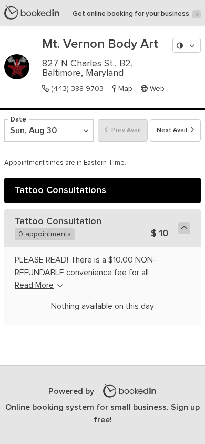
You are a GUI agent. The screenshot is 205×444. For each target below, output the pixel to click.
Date (18, 119)
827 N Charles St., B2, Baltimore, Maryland (87, 68)
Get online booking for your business (131, 14)
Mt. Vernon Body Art (100, 44)
